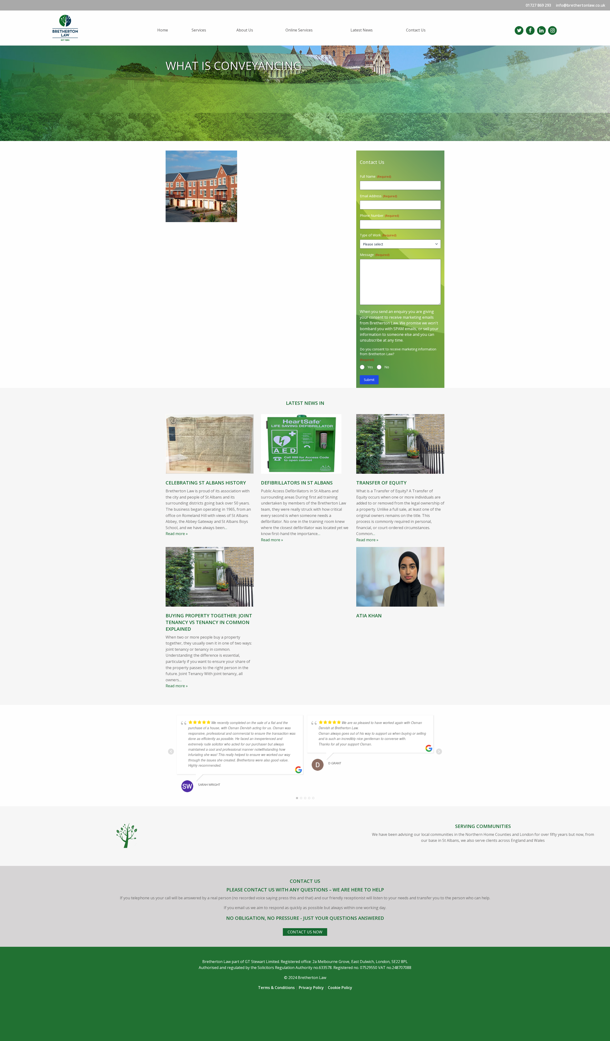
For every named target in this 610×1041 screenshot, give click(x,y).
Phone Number (379, 215)
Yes (370, 367)
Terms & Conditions (276, 987)
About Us (244, 30)
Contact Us (416, 30)
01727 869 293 (538, 5)
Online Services (299, 30)
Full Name (375, 176)
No (386, 367)
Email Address (378, 196)
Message (374, 254)
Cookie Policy (340, 987)
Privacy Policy (311, 987)
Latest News (362, 30)
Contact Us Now (305, 932)
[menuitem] (170, 30)
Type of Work (378, 235)
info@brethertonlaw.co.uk (580, 5)
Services (199, 30)
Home (162, 30)
